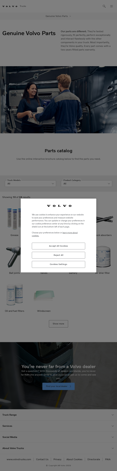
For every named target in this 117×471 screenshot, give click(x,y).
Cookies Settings (58, 264)
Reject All (58, 255)
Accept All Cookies (58, 246)
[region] (58, 235)
